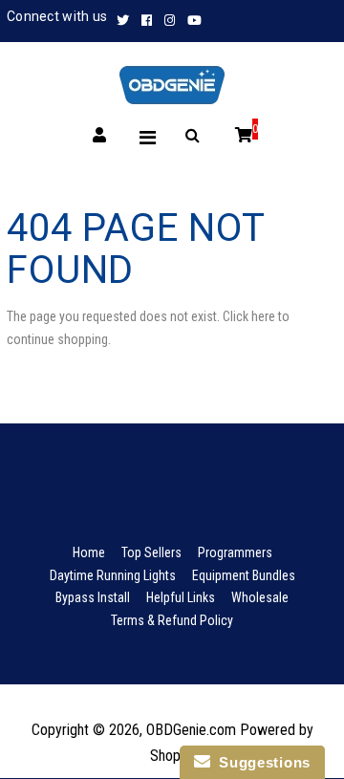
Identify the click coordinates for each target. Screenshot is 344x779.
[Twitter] (125, 21)
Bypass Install (92, 597)
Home (89, 552)
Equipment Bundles (243, 575)
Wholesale (260, 597)
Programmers (235, 552)
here (263, 316)
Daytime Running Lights (113, 575)
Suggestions (260, 762)
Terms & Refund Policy (172, 620)
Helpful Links (180, 597)
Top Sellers (151, 552)
